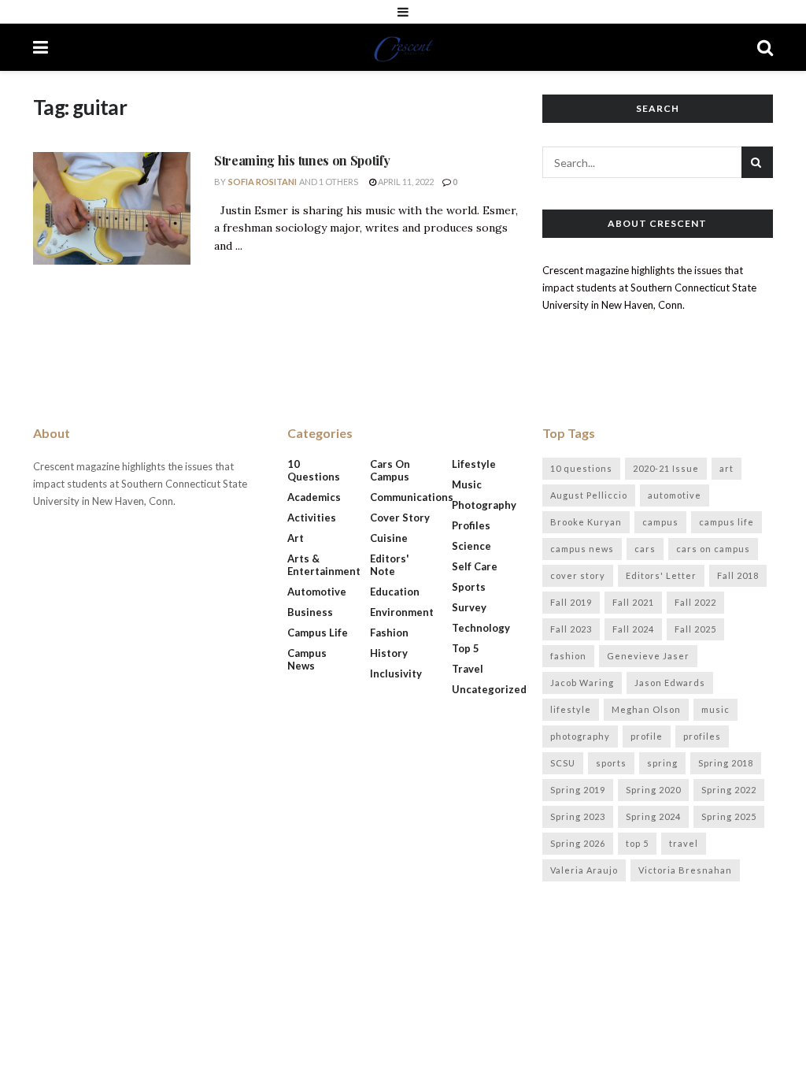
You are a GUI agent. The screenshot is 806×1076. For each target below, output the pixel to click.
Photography (484, 505)
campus (660, 522)
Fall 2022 (695, 602)
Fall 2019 (571, 602)
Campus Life (317, 632)
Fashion (389, 632)
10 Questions (313, 470)
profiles (702, 736)
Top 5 (465, 648)
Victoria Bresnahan (685, 870)
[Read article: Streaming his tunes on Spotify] (111, 208)
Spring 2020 (653, 790)
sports (611, 763)
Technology (481, 627)
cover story (577, 575)
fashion (568, 656)
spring (662, 763)
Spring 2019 (577, 790)
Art (295, 538)
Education (395, 591)
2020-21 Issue (666, 468)
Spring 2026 (577, 843)
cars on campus (713, 549)
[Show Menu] (403, 12)
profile (646, 736)
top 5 (637, 843)
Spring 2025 (728, 816)
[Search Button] (765, 47)
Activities (311, 517)
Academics (314, 497)
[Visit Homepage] (403, 47)
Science (471, 546)
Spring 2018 (725, 763)
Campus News (307, 659)
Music (467, 484)
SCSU (562, 763)
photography (580, 736)
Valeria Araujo (584, 870)
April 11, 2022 (405, 181)
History (389, 653)
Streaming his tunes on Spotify (302, 160)
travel (683, 843)
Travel (467, 668)
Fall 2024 (633, 629)
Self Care (474, 566)
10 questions (581, 468)
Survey (469, 607)
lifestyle (570, 709)
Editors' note (389, 564)
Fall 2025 (695, 629)
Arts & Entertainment (323, 564)
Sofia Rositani (262, 181)
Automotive (316, 591)
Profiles (471, 525)
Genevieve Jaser (648, 656)
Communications (411, 497)
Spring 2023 (577, 816)
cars (645, 549)
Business (310, 612)
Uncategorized (489, 689)
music (715, 709)
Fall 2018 (738, 575)
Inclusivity (396, 673)
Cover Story (400, 517)
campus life (726, 522)
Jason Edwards (669, 682)
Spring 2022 (728, 790)
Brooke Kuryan (586, 522)
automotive (674, 495)
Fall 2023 (571, 629)
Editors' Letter (661, 575)
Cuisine (389, 538)
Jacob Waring (582, 682)
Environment (402, 612)
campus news (582, 549)
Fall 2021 (633, 602)
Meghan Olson (646, 709)
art (726, 468)
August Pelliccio (588, 495)
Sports (469, 587)
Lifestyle (474, 464)
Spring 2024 (653, 816)
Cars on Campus (390, 470)
